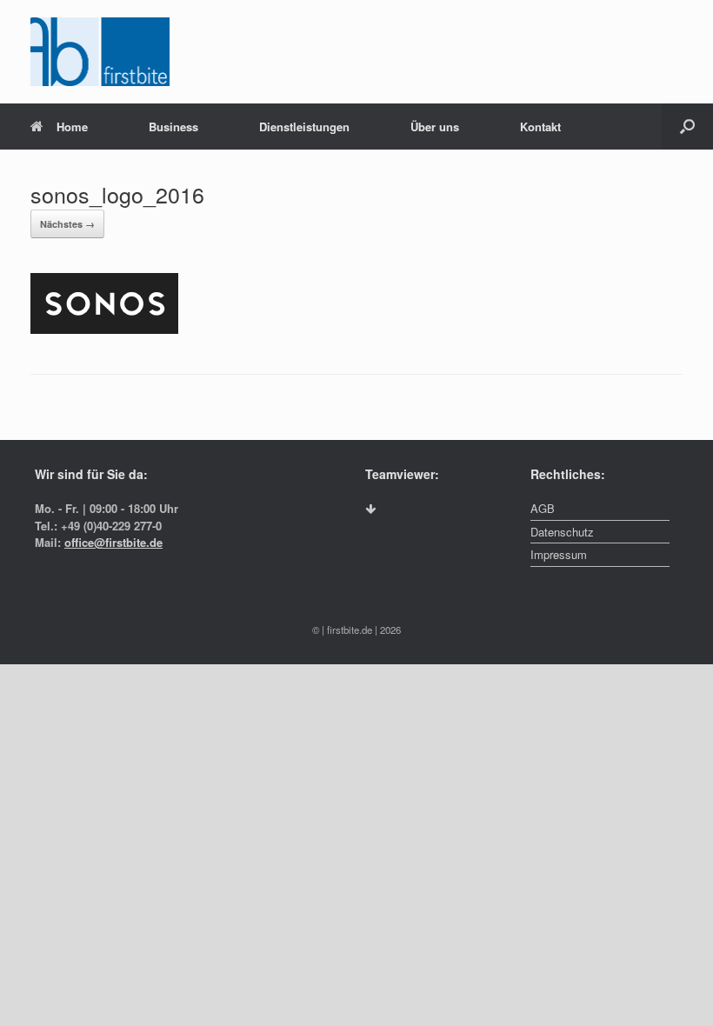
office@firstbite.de (113, 542)
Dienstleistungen (304, 126)
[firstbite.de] (100, 51)
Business (173, 126)
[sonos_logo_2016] (104, 329)
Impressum (558, 554)
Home (72, 126)
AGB (542, 508)
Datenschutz (562, 531)
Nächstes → (67, 223)
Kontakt (540, 126)
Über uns (434, 126)
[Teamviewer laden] (370, 509)
